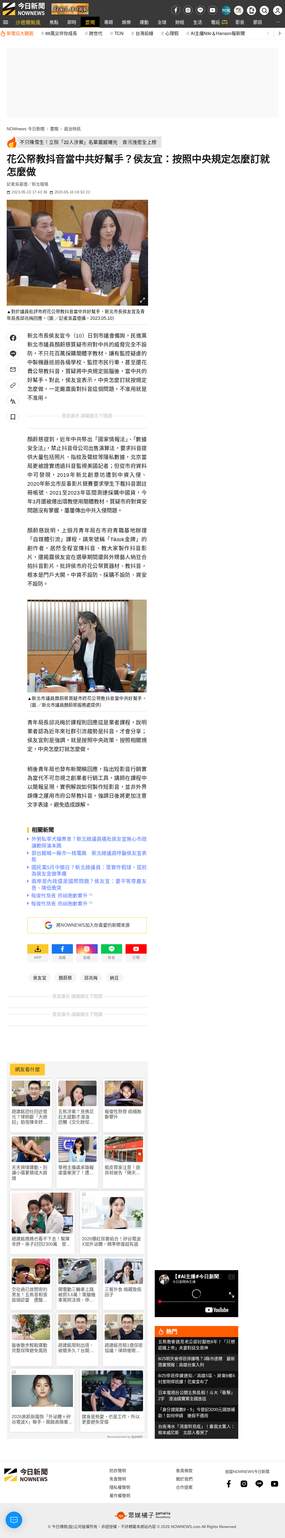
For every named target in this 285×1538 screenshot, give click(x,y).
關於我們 (184, 1479)
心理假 (172, 33)
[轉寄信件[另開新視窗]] (13, 369)
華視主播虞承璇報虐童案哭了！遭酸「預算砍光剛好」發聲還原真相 (76, 1170)
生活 (197, 22)
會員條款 (184, 1470)
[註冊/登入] (277, 10)
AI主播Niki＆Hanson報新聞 (218, 33)
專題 (108, 22)
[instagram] (188, 10)
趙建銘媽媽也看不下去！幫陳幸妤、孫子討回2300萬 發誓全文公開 (41, 1242)
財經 (179, 22)
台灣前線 (144, 33)
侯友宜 (39, 977)
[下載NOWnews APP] (251, 10)
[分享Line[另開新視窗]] (13, 353)
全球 (162, 22)
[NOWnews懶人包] (238, 10)
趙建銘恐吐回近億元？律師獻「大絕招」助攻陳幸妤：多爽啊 (29, 1117)
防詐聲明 (117, 1470)
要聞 (90, 22)
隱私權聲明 (119, 1487)
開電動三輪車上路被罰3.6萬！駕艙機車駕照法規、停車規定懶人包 (76, 1295)
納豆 (114, 977)
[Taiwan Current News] (225, 10)
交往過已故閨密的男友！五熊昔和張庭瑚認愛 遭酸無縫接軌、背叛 (29, 1295)
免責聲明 (117, 1479)
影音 (239, 22)
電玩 (215, 22)
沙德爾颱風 (28, 22)
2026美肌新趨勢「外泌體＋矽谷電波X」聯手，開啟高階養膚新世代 (42, 1419)
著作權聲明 (119, 1495)
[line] (200, 10)
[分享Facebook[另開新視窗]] (13, 337)
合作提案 (184, 1487)
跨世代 (95, 33)
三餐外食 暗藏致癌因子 (123, 1292)
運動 (144, 22)
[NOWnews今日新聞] (24, 9)
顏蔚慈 (65, 977)
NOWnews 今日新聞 (26, 128)
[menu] (5, 22)
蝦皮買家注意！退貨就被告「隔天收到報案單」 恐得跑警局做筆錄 (123, 1170)
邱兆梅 (91, 977)
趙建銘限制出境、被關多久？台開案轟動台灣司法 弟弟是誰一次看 (76, 1348)
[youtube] (212, 10)
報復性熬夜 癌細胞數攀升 (123, 1114)
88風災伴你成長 (61, 33)
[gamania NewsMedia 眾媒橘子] (142, 1515)
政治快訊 (72, 128)
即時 (71, 22)
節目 (257, 22)
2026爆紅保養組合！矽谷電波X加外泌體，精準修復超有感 (111, 1242)
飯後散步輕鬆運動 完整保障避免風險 (29, 1348)
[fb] (175, 10)
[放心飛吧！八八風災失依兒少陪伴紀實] (70, 8)
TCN (119, 33)
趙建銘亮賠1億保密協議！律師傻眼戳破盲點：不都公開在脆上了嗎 (124, 1348)
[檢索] (264, 10)
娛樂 (126, 22)
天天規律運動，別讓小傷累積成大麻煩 (29, 1172)
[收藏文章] (13, 417)
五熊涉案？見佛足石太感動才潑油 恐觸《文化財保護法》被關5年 (76, 1117)
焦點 (54, 22)
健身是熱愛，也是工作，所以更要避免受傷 (111, 1419)
